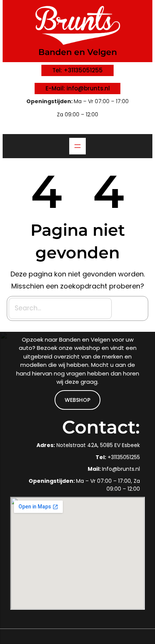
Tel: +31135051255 (77, 70)
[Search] (130, 308)
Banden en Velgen (77, 52)
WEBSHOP (77, 400)
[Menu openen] (77, 146)
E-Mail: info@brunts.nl (78, 88)
